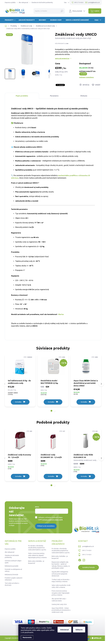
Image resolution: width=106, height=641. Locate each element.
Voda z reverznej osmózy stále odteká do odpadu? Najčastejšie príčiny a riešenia (37, 555)
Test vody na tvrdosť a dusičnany (12, 584)
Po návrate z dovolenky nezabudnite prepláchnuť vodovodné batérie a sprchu (37, 548)
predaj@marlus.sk (88, 546)
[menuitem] (10, 20)
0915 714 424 (86, 550)
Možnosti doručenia (86, 77)
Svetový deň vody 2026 (59, 604)
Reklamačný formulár (11, 574)
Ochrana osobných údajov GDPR (52, 520)
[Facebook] (79, 559)
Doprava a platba (10, 2)
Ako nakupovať (23, 2)
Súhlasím (79, 629)
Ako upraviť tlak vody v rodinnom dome (59, 600)
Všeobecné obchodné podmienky (42, 2)
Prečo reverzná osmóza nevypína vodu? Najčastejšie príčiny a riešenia (60, 593)
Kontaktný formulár (88, 567)
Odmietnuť (64, 629)
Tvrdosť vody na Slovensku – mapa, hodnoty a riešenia (61, 580)
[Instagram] (83, 559)
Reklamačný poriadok (11, 566)
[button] (51, 411)
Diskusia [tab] (83, 96)
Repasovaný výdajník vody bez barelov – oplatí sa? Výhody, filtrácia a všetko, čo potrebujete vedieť (61, 565)
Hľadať (62, 11)
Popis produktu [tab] (22, 96)
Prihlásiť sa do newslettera (45, 526)
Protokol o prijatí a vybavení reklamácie (13, 579)
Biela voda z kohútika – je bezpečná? (36, 562)
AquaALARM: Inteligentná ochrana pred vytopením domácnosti (60, 574)
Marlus (61, 314)
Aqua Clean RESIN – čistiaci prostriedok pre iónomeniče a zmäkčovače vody (61, 610)
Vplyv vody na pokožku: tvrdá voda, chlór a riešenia (61, 586)
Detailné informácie (62, 58)
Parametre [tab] (54, 96)
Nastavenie (27, 637)
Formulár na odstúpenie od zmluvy (13, 570)
